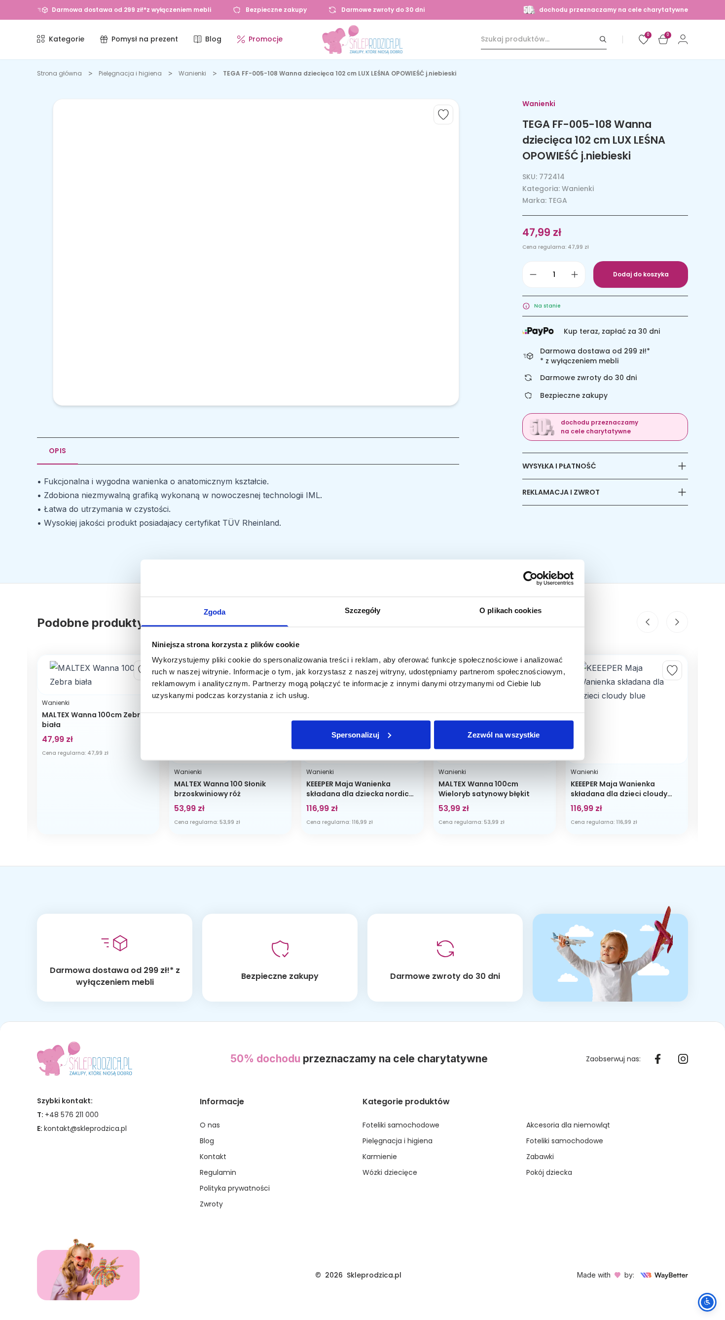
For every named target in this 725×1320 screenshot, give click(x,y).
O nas (210, 1125)
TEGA (557, 200)
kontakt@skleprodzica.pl (85, 1128)
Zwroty (211, 1204)
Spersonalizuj (355, 734)
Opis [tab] (57, 451)
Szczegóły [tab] (363, 610)
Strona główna (59, 73)
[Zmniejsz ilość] (533, 274)
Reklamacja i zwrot (561, 492)
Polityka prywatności (235, 1188)
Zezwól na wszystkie (504, 734)
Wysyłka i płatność (559, 466)
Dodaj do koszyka (641, 274)
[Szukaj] (603, 39)
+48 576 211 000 (72, 1115)
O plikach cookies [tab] (510, 610)
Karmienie (379, 1157)
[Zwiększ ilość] (574, 274)
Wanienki (192, 73)
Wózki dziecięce (389, 1172)
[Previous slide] (647, 622)
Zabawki (540, 1157)
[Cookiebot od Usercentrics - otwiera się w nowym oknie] (530, 578)
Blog (207, 1141)
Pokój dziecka (549, 1172)
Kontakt (213, 1157)
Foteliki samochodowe (400, 1125)
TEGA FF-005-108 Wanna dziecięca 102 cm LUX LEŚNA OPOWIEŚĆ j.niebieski (339, 73)
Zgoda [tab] (215, 612)
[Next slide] (677, 622)
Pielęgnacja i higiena (130, 73)
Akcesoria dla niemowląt (568, 1125)
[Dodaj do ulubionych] (443, 114)
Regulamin (218, 1172)
